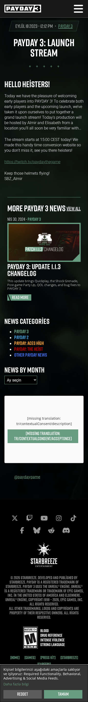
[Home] (15, 657)
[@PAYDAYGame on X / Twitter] (14, 518)
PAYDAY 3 (65, 26)
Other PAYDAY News (30, 354)
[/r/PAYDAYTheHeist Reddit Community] (51, 530)
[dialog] (44, 683)
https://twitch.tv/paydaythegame (32, 161)
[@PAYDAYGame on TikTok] (73, 518)
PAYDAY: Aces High (29, 343)
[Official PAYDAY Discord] (66, 530)
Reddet (22, 694)
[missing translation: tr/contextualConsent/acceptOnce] (43, 436)
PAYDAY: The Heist (28, 349)
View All (73, 208)
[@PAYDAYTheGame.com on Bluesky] (36, 530)
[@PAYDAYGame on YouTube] (44, 518)
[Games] (29, 657)
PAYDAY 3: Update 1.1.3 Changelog (34, 269)
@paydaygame (27, 476)
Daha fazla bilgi (16, 684)
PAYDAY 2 (21, 337)
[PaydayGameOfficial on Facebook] (22, 530)
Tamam (63, 694)
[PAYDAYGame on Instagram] (58, 518)
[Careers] (44, 664)
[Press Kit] (47, 657)
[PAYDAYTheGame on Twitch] (29, 518)
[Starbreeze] (69, 657)
